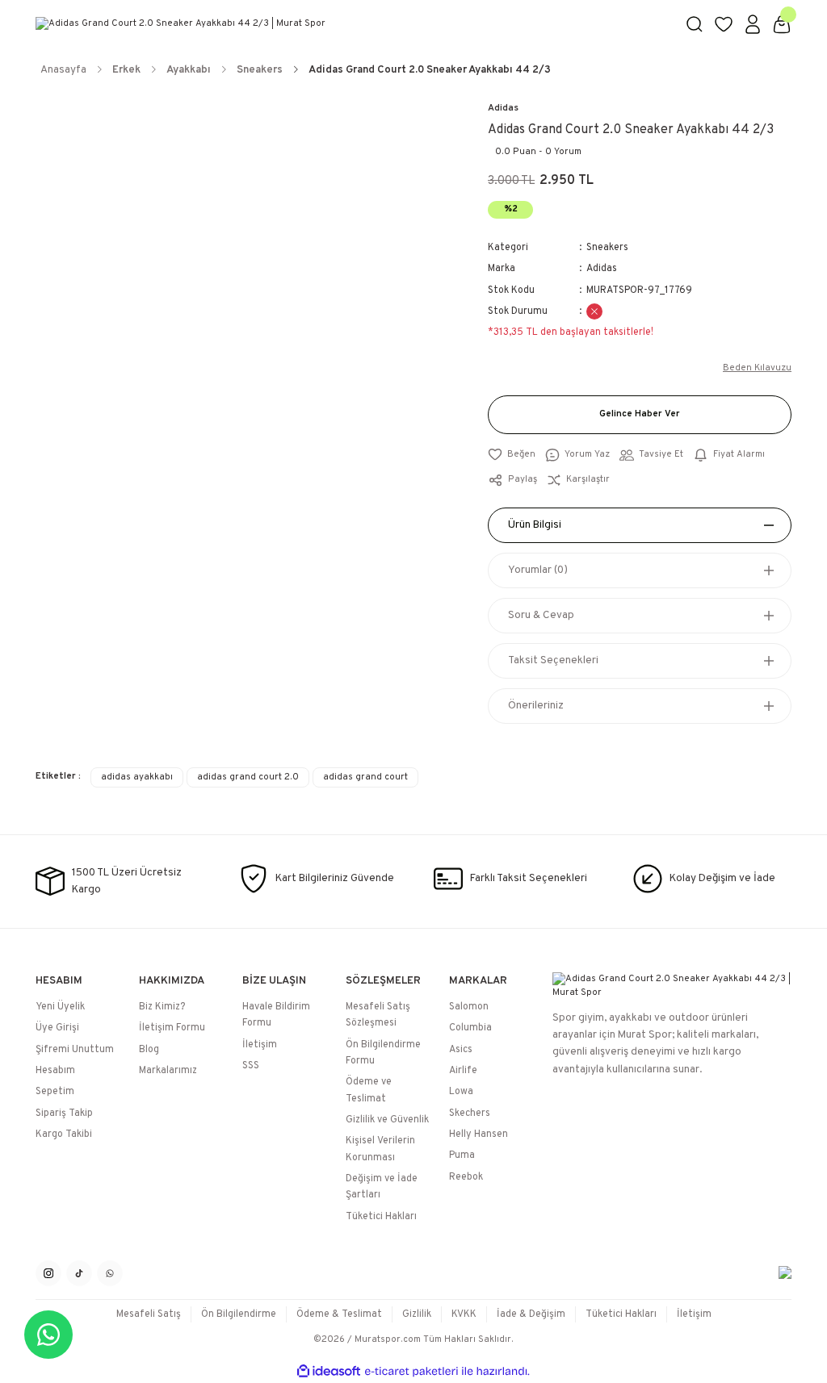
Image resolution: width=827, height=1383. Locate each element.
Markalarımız (168, 1070)
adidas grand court (365, 777)
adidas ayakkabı (137, 777)
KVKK (463, 1314)
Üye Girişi (57, 1028)
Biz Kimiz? (162, 1007)
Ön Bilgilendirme (238, 1314)
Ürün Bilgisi (534, 525)
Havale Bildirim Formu (276, 1015)
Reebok (466, 1177)
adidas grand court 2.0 (248, 777)
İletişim (259, 1044)
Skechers (469, 1113)
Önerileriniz (536, 705)
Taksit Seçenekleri (553, 660)
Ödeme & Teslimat (339, 1314)
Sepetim (55, 1091)
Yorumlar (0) (538, 570)
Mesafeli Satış (148, 1314)
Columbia (470, 1028)
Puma (462, 1155)
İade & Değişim (531, 1314)
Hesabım (55, 1070)
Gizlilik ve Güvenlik (387, 1120)
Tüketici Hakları (381, 1216)
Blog (149, 1049)
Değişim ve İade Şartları (382, 1186)
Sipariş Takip (64, 1113)
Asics (460, 1049)
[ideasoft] (328, 1371)
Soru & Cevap (541, 615)
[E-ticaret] (411, 1371)
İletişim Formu (172, 1028)
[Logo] (350, 24)
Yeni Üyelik (60, 1007)
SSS (250, 1065)
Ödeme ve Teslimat (369, 1090)
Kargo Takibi (64, 1134)
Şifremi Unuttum (75, 1049)
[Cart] (781, 24)
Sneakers (607, 247)
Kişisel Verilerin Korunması (380, 1149)
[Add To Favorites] (511, 454)
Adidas (503, 108)
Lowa (461, 1091)
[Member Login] (752, 24)
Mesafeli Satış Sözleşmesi (378, 1015)
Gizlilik (416, 1314)
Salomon (469, 1007)
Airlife (463, 1070)
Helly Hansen (478, 1134)
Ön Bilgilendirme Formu (383, 1053)
